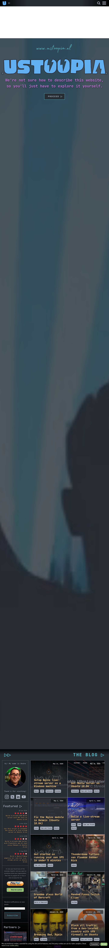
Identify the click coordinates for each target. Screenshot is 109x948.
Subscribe (12, 915)
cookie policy (14, 945)
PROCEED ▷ (55, 96)
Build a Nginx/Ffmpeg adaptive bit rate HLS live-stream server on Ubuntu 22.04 (15, 859)
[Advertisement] (54, 22)
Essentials (94, 944)
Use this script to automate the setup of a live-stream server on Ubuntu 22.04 (15, 830)
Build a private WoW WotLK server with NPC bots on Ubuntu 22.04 (16, 817)
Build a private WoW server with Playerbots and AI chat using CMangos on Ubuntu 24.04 (15, 844)
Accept (104, 944)
